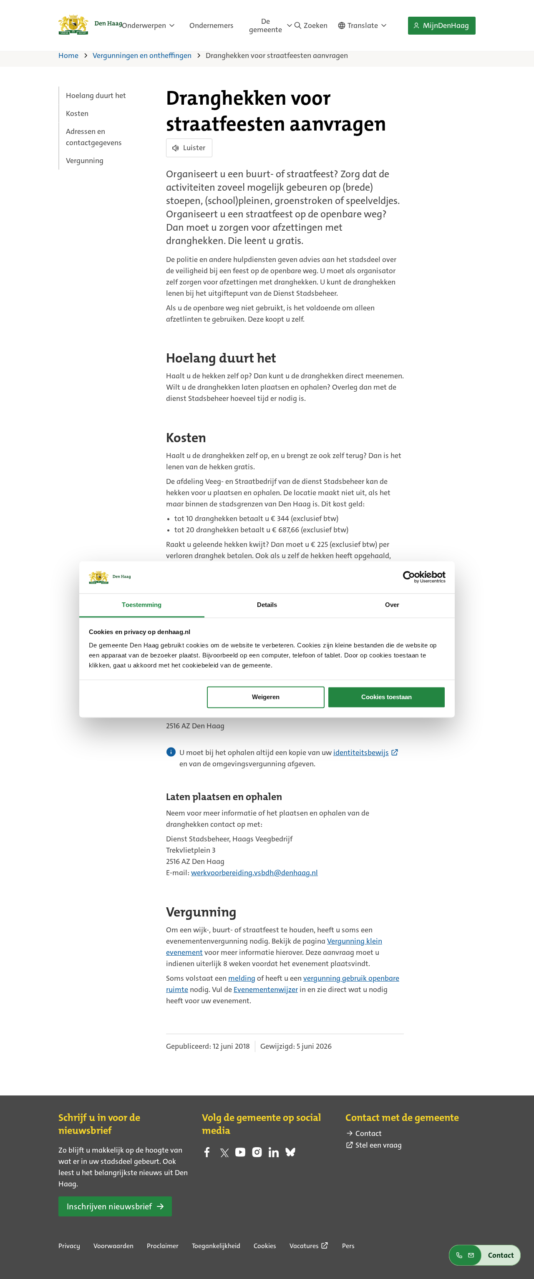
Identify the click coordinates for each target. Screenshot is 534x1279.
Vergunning (84, 161)
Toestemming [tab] (141, 604)
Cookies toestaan (386, 697)
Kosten (77, 113)
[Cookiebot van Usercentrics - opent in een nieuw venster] (409, 577)
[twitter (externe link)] (224, 1155)
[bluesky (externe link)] (290, 1155)
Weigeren (266, 697)
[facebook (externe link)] (207, 1155)
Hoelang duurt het (96, 96)
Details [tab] (267, 604)
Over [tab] (392, 604)
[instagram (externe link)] (257, 1155)
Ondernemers (211, 25)
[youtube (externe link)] (240, 1155)
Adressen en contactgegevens (94, 137)
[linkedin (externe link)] (274, 1155)
